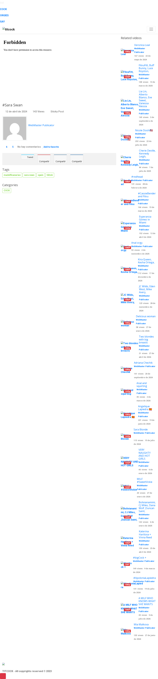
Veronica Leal (142, 45)
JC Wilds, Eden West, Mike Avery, (147, 289)
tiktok (50, 175)
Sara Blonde (141, 429)
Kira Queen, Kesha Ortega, (146, 261)
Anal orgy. (137, 242)
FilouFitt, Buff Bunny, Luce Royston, (146, 68)
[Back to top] (3, 676)
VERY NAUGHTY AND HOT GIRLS (145, 454)
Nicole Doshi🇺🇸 (144, 130)
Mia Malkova (141, 624)
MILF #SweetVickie (144, 480)
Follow (35, 130)
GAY (2, 21)
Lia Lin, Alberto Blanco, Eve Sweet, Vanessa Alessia (145, 99)
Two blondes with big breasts (146, 339)
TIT (2, 3)
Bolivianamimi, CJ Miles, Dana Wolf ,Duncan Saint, (147, 507)
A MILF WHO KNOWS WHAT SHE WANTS (147, 601)
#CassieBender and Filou (147, 195)
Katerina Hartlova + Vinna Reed (145, 534)
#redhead (137, 176)
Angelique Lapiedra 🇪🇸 (145, 408)
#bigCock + (139, 557)
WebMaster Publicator (41, 125)
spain (40, 175)
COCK (3, 9)
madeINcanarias (12, 175)
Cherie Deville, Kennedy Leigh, (147, 153)
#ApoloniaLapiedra (144, 578)
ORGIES (4, 15)
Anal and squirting (142, 384)
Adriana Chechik (143, 362)
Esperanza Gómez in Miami (145, 219)
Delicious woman (146, 316)
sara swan (29, 175)
